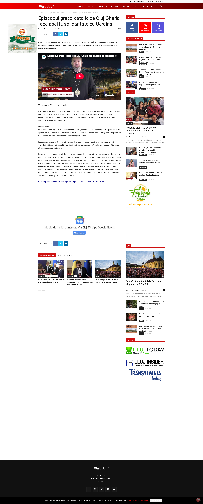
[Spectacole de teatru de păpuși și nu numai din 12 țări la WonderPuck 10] (131, 317)
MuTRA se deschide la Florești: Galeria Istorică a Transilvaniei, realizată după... (151, 47)
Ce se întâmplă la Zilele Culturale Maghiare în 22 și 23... (144, 283)
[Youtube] (151, 6)
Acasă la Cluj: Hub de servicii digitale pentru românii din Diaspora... (150, 59)
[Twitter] (143, 6)
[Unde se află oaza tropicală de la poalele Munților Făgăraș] (131, 176)
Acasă (41, 13)
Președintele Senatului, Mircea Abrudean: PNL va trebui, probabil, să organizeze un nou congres (80, 282)
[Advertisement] (79, 206)
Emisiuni (90, 6)
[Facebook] (135, 6)
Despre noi (101, 475)
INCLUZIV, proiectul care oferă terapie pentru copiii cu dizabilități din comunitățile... (150, 150)
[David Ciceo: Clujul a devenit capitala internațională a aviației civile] (51, 269)
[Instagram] (139, 6)
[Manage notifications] (198, 500)
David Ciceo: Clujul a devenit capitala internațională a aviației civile (151, 84)
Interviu (114, 6)
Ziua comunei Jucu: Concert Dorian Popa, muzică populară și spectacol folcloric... (151, 72)
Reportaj (103, 6)
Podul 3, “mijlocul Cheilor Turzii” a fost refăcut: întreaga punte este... (151, 303)
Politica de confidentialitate (101, 478)
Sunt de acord (156, 500)
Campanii (126, 6)
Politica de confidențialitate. (138, 500)
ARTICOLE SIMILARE (47, 255)
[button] (161, 6)
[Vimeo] (147, 6)
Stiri (79, 6)
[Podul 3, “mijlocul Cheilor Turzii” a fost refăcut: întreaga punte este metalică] (131, 304)
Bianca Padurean (132, 290)
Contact (101, 481)
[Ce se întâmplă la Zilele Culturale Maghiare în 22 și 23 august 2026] (108, 269)
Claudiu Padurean (47, 29)
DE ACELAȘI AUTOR (65, 255)
